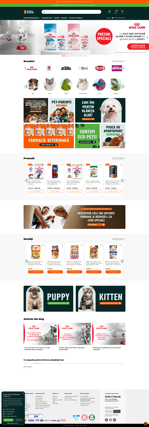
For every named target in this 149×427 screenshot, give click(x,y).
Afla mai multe (28, 366)
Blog (85, 425)
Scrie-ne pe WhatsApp (71, 400)
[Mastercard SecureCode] (63, 420)
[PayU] (53, 420)
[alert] (13, 408)
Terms (81, 425)
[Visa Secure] (58, 420)
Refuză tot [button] (19, 420)
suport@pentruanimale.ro (71, 396)
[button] (13, 423)
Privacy (77, 425)
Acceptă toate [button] (8, 420)
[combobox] (71, 12)
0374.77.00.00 (68, 398)
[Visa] (31, 420)
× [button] (23, 393)
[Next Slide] (147, 37)
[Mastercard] (25, 420)
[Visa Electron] (37, 420)
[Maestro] (45, 420)
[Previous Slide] (1, 37)
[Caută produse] (44, 12)
